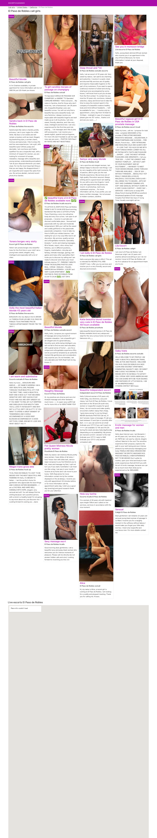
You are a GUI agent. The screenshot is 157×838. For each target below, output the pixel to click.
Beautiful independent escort (95, 390)
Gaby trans (121, 350)
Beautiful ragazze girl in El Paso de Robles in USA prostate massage (129, 122)
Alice (82, 583)
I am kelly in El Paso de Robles (96, 253)
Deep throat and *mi (91, 68)
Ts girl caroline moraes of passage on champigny (58, 88)
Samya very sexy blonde (93, 159)
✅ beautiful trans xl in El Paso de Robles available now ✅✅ (61, 199)
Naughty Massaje (54, 391)
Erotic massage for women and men (129, 426)
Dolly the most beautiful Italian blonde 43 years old (25, 309)
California (33, 7)
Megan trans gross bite (21, 466)
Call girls (11, 7)
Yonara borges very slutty (23, 241)
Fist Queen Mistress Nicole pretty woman (59, 447)
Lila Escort (121, 245)
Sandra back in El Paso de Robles (23, 122)
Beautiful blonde (18, 79)
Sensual (119, 509)
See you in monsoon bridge (129, 46)
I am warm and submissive (23, 376)
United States (22, 7)
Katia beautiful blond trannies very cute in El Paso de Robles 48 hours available (96, 322)
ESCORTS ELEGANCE (16, 3)
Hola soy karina (88, 494)
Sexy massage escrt (55, 541)
